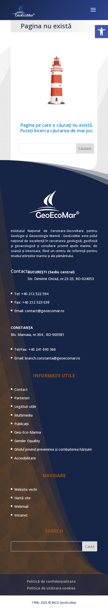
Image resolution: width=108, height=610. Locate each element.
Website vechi (25, 489)
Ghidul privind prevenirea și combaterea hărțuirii (53, 449)
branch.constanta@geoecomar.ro (52, 358)
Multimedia (23, 415)
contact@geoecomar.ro (44, 310)
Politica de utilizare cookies (51, 588)
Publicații (21, 423)
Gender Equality (27, 440)
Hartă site (22, 498)
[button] (101, 31)
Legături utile (25, 406)
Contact (21, 389)
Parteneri (21, 398)
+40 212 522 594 (34, 293)
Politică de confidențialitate (51, 581)
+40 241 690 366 (42, 349)
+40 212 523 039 (35, 302)
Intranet (21, 515)
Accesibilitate (25, 458)
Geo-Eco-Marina (27, 432)
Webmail (21, 506)
